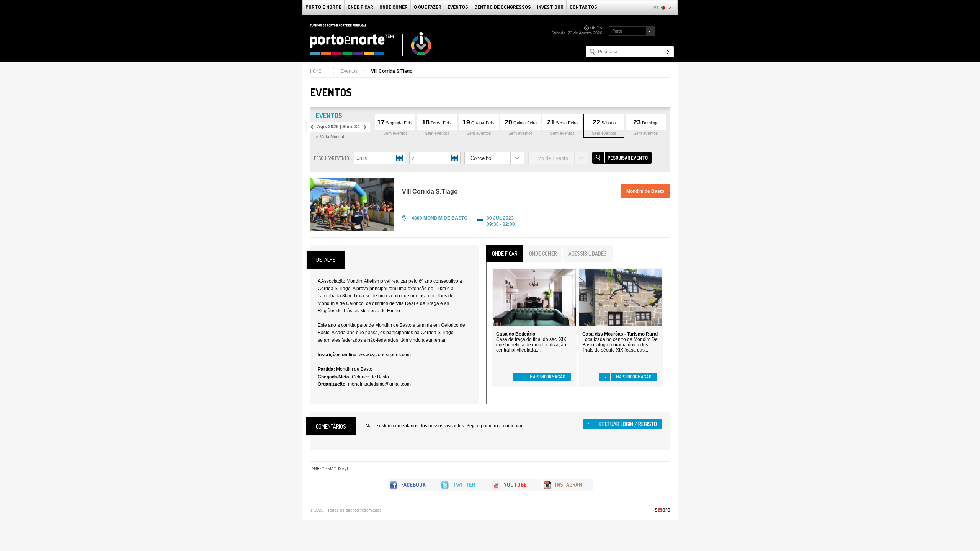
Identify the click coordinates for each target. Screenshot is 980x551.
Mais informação (547, 377)
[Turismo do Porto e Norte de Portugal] (371, 40)
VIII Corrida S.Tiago (391, 71)
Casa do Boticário (515, 334)
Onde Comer (393, 7)
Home (315, 71)
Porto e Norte (323, 7)
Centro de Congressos (502, 7)
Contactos (583, 7)
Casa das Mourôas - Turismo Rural (620, 334)
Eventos (458, 7)
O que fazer (427, 7)
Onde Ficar (360, 7)
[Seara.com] (662, 510)
